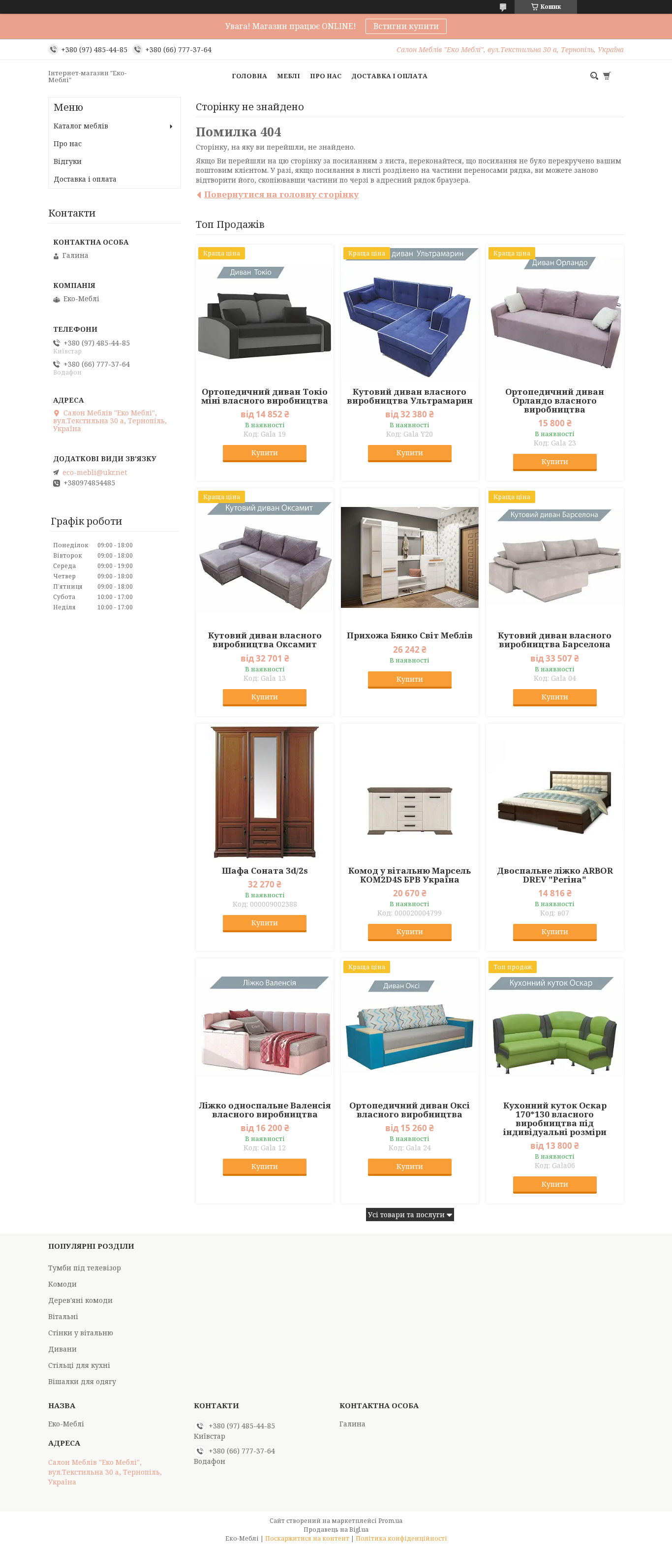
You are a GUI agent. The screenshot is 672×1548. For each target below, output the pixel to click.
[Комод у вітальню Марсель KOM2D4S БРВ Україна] (410, 792)
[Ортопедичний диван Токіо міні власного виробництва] (265, 313)
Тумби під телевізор (84, 1267)
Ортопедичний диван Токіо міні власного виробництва (264, 396)
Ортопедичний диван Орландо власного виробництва (554, 400)
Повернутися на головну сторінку (281, 194)
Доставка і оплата (389, 75)
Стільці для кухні (79, 1365)
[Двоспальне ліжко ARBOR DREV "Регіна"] (555, 792)
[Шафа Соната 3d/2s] (265, 792)
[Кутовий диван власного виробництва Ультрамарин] (410, 313)
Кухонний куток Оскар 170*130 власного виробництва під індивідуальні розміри (555, 1119)
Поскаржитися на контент (307, 1538)
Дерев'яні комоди (80, 1300)
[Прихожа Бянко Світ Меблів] (410, 557)
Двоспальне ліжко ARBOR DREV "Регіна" (555, 875)
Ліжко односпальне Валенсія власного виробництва (265, 1110)
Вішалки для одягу (82, 1381)
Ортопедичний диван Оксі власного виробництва (409, 1110)
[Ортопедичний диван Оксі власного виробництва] (410, 1027)
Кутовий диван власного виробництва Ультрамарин (410, 396)
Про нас (325, 75)
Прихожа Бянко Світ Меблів (410, 635)
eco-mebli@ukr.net (94, 472)
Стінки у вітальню (80, 1332)
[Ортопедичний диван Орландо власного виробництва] (555, 313)
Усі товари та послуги (406, 1214)
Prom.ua (390, 1520)
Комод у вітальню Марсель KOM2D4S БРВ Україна (409, 875)
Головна (249, 75)
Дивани (62, 1349)
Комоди (62, 1284)
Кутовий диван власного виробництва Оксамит (265, 640)
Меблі (288, 75)
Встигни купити (406, 26)
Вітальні (63, 1316)
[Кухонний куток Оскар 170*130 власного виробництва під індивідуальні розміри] (555, 1027)
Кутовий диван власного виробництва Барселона (554, 640)
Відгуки (68, 161)
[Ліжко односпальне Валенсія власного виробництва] (265, 1027)
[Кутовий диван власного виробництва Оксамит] (265, 557)
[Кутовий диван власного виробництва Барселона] (555, 557)
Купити (264, 452)
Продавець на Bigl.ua (336, 1529)
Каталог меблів (81, 125)
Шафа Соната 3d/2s (265, 870)
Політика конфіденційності (401, 1538)
